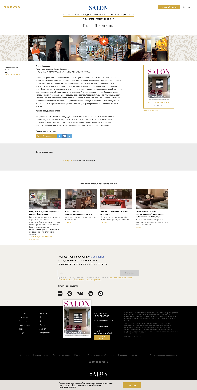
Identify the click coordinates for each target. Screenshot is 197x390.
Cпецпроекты (45, 333)
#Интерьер (32, 237)
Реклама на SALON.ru (150, 110)
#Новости (68, 222)
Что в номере (102, 326)
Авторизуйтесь (68, 160)
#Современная (47, 237)
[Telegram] (69, 136)
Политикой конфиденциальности (72, 280)
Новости (66, 15)
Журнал (131, 15)
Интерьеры (77, 15)
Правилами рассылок (93, 280)
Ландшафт (88, 15)
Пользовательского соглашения (120, 278)
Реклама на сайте (40, 355)
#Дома (39, 237)
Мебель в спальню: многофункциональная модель (78, 212)
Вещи (117, 15)
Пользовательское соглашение (131, 355)
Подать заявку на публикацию (101, 355)
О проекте (24, 355)
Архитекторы (100, 15)
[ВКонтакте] (64, 136)
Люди (123, 15)
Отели (91, 19)
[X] (59, 136)
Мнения (110, 19)
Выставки (44, 313)
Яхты (85, 19)
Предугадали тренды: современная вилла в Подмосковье (44, 212)
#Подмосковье (34, 239)
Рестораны (101, 19)
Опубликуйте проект (169, 7)
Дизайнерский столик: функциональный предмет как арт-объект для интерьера (150, 214)
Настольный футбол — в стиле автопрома (114, 212)
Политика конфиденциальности (163, 355)
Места (110, 15)
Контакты (78, 355)
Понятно (132, 385)
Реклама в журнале (61, 355)
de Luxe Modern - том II (12, 75)
